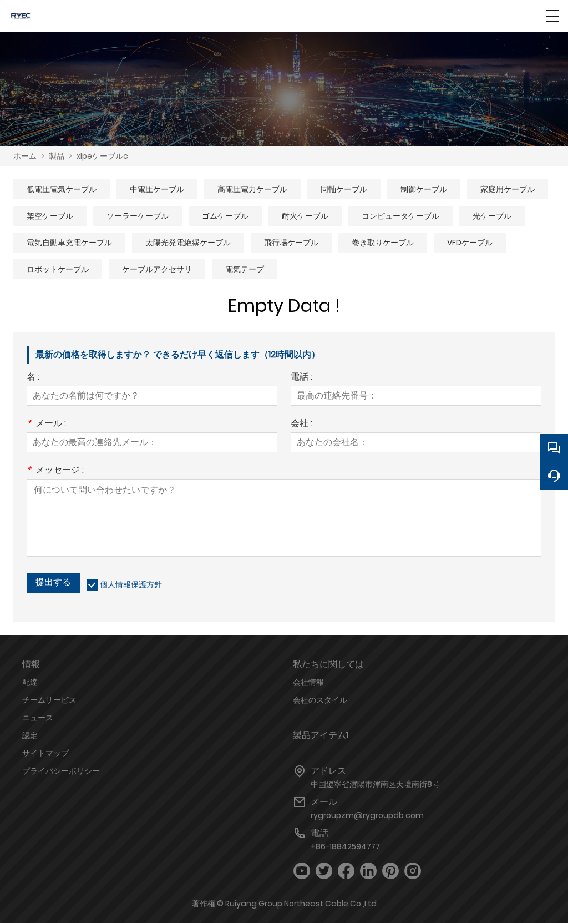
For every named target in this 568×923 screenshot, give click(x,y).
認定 (30, 735)
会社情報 (308, 682)
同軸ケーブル (344, 189)
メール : (46, 424)
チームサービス (49, 699)
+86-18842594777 (345, 846)
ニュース (37, 717)
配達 (30, 682)
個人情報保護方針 (131, 584)
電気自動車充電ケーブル (69, 242)
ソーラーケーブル (137, 215)
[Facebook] (346, 871)
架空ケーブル (50, 215)
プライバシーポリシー (61, 770)
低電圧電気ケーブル (62, 189)
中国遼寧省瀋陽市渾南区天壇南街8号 (375, 784)
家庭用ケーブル (507, 189)
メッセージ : (55, 471)
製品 (56, 156)
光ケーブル (492, 215)
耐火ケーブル (305, 215)
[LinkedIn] (368, 871)
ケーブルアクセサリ (157, 269)
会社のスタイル (320, 699)
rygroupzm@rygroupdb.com (367, 815)
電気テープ (244, 269)
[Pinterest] (390, 871)
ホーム (25, 156)
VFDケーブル (470, 242)
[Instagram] (413, 871)
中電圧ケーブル (157, 189)
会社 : (301, 424)
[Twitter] (324, 871)
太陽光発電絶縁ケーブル (188, 242)
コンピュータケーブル (400, 215)
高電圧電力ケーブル (252, 189)
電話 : (301, 377)
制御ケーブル (423, 189)
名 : (33, 377)
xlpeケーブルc (102, 156)
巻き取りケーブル (383, 242)
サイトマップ (45, 753)
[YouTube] (302, 871)
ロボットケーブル (58, 269)
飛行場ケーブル (291, 242)
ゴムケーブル (225, 215)
